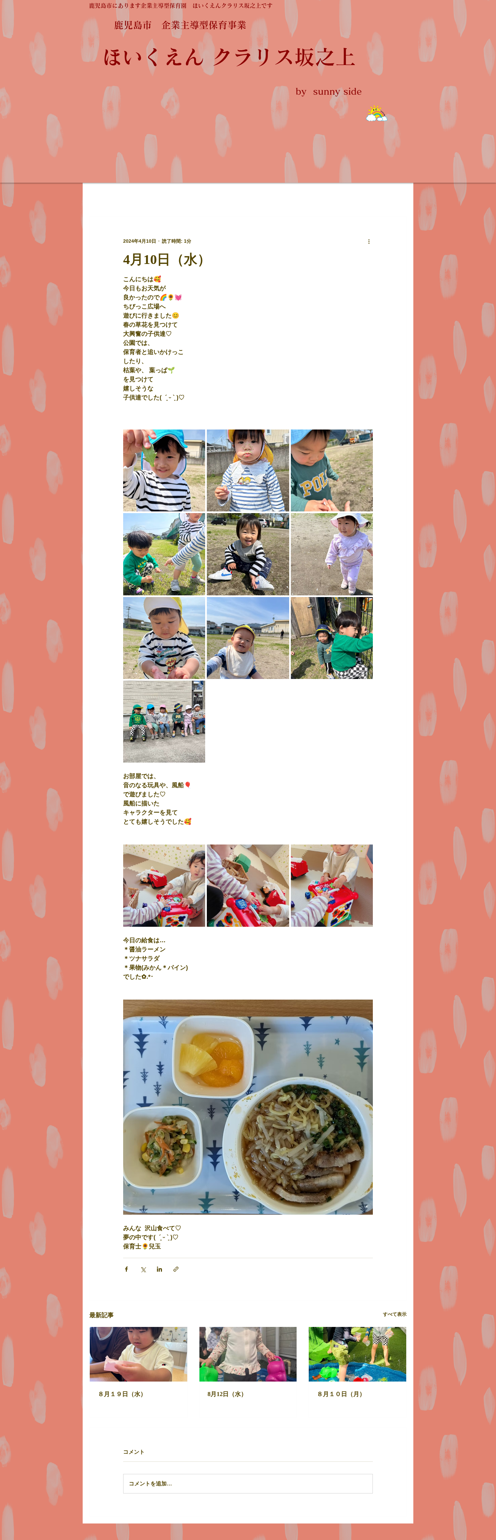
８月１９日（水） (122, 1394)
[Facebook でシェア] (126, 1269)
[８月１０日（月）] (357, 1354)
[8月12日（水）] (248, 1354)
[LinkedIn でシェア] (159, 1269)
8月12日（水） (227, 1394)
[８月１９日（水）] (138, 1354)
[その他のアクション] (369, 241)
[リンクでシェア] (176, 1269)
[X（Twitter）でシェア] (143, 1269)
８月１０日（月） (341, 1394)
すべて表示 (395, 1314)
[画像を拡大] (164, 470)
